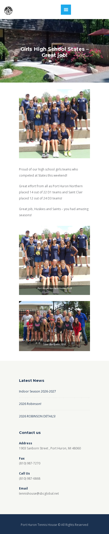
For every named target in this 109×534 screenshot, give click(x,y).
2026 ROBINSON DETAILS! (37, 416)
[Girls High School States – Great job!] (54, 124)
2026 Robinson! (30, 404)
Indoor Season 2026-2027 (37, 391)
